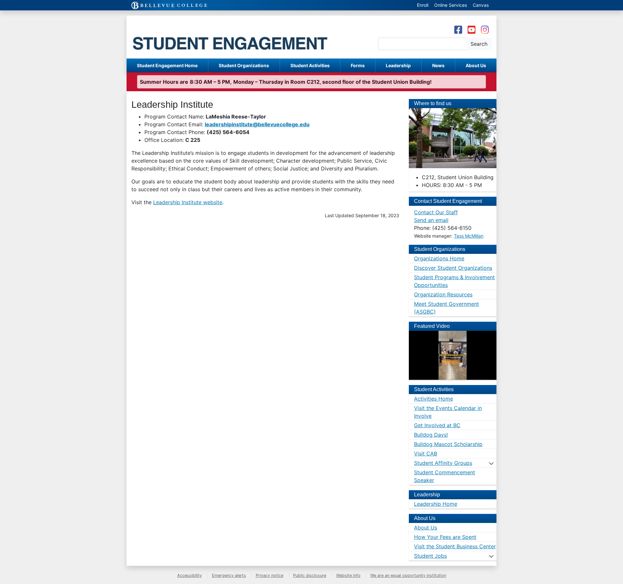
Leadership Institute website (187, 202)
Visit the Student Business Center (455, 546)
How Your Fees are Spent (445, 537)
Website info (348, 575)
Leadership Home (435, 504)
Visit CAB (425, 453)
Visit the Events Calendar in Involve (448, 412)
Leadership (398, 65)
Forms (358, 65)
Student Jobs (430, 556)
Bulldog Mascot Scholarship (448, 444)
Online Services (450, 5)
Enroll (422, 5)
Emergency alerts (229, 575)
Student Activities (310, 65)
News (438, 65)
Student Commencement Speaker (444, 476)
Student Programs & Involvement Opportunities (454, 281)
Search (478, 44)
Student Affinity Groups (443, 463)
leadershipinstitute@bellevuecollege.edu (257, 124)
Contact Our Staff (436, 212)
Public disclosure (309, 575)
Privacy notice (269, 575)
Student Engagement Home (167, 65)
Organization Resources (443, 294)
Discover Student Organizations (453, 268)
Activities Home (433, 398)
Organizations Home (439, 258)
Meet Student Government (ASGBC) (446, 308)
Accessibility (189, 575)
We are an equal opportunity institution (408, 575)
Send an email (431, 220)
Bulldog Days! (431, 434)
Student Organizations (244, 65)
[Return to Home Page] (243, 37)
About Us (476, 65)
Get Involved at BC (437, 425)
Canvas (481, 5)
